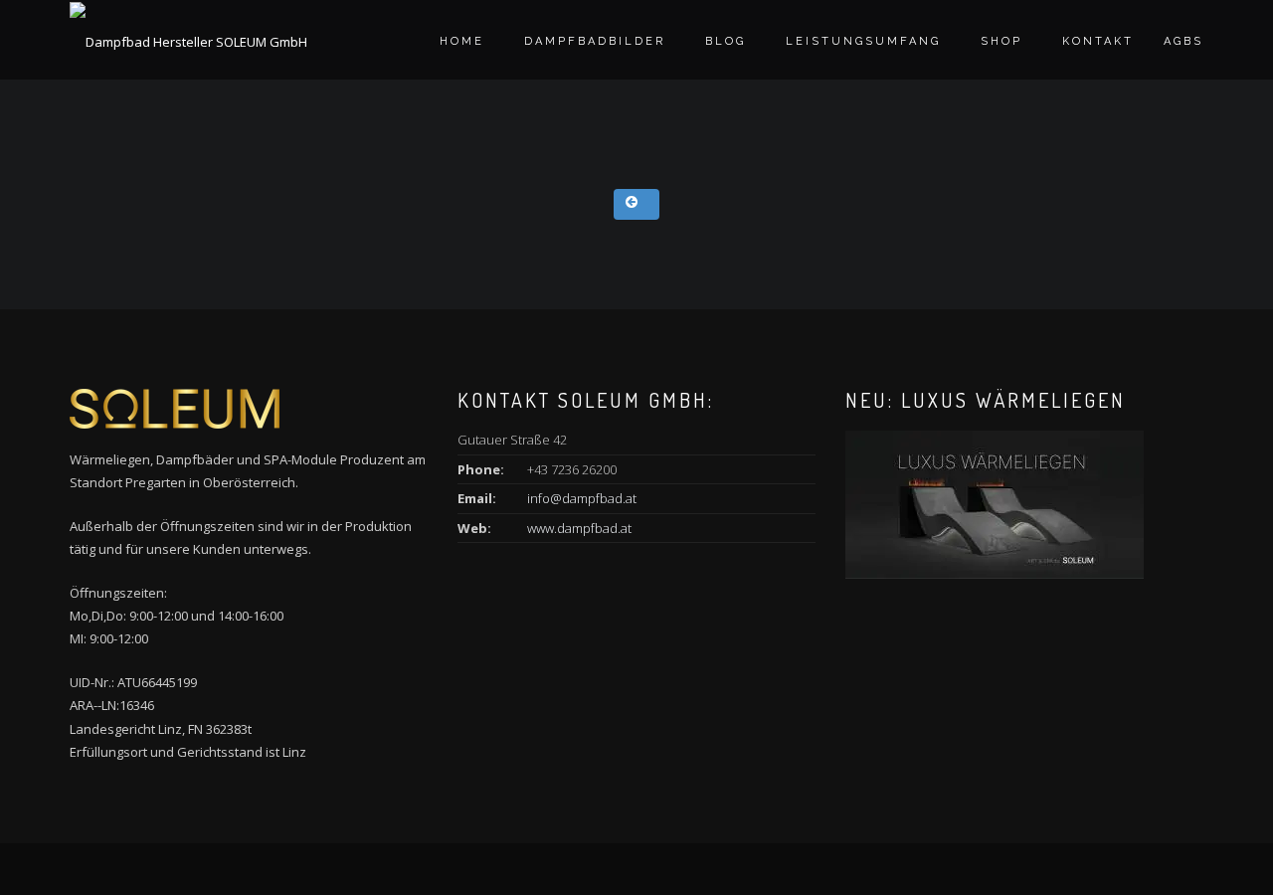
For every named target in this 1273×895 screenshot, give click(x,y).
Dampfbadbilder (594, 41)
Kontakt (1098, 41)
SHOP (1001, 41)
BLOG (725, 41)
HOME (462, 41)
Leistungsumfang (863, 41)
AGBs (1183, 41)
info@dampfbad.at (581, 498)
